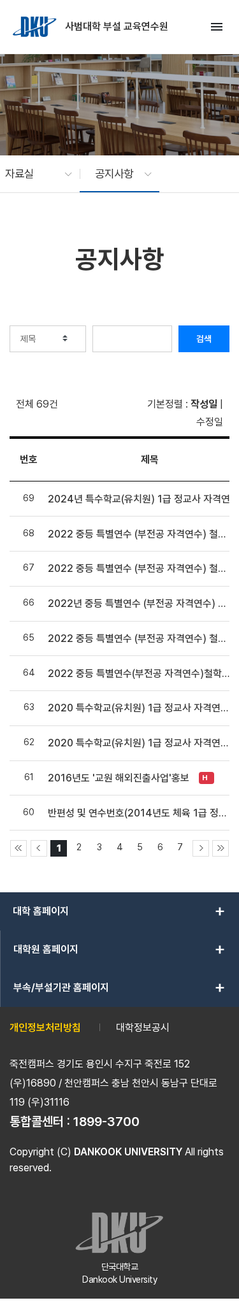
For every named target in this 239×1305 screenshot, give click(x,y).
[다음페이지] (200, 848)
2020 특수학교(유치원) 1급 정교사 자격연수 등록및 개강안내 (139, 743)
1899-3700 (106, 1121)
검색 (204, 339)
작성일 (204, 404)
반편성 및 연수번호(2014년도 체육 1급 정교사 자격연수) (139, 813)
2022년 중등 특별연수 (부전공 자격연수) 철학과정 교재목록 (139, 603)
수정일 (209, 422)
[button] (32, 173)
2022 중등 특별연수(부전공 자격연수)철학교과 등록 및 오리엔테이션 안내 (139, 673)
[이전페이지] (39, 848)
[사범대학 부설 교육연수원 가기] (36, 27)
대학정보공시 (143, 1028)
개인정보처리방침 (45, 1028)
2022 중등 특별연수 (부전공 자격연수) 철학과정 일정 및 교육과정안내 (139, 638)
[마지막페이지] (220, 848)
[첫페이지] (18, 848)
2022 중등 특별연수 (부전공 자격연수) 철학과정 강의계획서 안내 (139, 568)
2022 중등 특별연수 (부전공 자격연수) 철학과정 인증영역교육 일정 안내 (139, 534)
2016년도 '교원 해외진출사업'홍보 (118, 778)
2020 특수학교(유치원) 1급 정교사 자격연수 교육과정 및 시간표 (139, 708)
